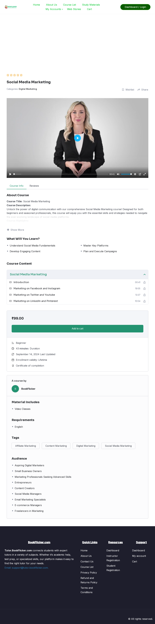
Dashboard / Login (135, 6)
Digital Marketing (28, 89)
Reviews (34, 185)
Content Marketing (56, 445)
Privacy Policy (89, 572)
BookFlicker (28, 388)
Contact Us (87, 561)
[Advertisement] (77, 37)
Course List (69, 4)
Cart (89, 9)
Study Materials (91, 4)
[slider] (60, 174)
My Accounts (53, 9)
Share (144, 89)
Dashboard (112, 550)
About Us (51, 4)
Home (36, 4)
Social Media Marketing (118, 445)
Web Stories (74, 9)
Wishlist (129, 89)
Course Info (16, 185)
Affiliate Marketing (25, 445)
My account (139, 555)
